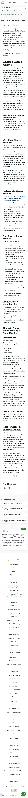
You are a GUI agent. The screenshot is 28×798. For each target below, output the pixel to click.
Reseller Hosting (14, 631)
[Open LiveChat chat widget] (23, 794)
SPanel (14, 719)
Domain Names (14, 705)
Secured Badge (14, 756)
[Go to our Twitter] (16, 597)
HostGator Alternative (14, 760)
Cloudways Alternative (14, 774)
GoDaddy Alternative (14, 767)
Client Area (14, 578)
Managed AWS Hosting (14, 613)
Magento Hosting (14, 693)
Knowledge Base (14, 745)
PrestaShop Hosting (14, 697)
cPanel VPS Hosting (14, 649)
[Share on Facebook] (11, 25)
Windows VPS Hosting (14, 623)
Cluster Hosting (14, 616)
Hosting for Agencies (14, 638)
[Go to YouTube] (20, 597)
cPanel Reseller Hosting (14, 652)
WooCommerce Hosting (14, 689)
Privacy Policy (6, 786)
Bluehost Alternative (14, 781)
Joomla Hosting (14, 668)
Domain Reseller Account (14, 712)
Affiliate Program (14, 575)
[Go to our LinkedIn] (12, 597)
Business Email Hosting (14, 634)
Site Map (23, 786)
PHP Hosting (14, 641)
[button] (4, 488)
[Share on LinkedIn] (17, 25)
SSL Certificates (14, 715)
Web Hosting (14, 605)
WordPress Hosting (14, 660)
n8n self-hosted (14, 734)
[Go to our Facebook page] (7, 597)
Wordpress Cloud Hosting (14, 664)
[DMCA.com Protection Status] (14, 790)
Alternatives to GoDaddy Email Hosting (14, 770)
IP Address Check (14, 749)
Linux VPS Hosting (14, 627)
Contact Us (14, 582)
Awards (14, 571)
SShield (14, 723)
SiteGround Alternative (14, 763)
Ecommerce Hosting (14, 686)
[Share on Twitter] (14, 25)
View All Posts (6, 548)
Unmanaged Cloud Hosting (14, 620)
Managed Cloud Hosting (14, 609)
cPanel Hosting (14, 645)
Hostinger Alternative (14, 778)
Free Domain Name (14, 708)
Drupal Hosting (14, 671)
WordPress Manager (14, 726)
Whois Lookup (14, 752)
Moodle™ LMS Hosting (14, 675)
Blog (14, 742)
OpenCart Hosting (14, 682)
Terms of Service (15, 786)
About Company (14, 564)
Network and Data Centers (14, 567)
